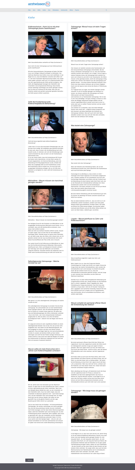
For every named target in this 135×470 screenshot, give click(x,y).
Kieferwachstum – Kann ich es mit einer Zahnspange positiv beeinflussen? (44, 27)
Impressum (60, 465)
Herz (34, 10)
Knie (49, 10)
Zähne (71, 10)
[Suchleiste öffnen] (106, 10)
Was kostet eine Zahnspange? (83, 125)
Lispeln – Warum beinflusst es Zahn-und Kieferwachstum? (87, 219)
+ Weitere (29, 460)
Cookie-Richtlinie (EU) (76, 465)
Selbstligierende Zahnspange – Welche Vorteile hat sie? (43, 262)
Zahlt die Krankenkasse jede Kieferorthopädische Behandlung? (41, 103)
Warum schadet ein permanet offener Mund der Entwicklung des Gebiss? (88, 304)
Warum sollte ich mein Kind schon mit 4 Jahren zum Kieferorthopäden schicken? (44, 350)
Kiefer (44, 10)
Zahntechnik (64, 10)
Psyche (77, 10)
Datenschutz (67, 465)
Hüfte (39, 10)
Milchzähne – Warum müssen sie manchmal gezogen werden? (45, 181)
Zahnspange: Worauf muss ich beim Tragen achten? (88, 27)
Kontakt (55, 465)
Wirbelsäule (56, 10)
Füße (29, 10)
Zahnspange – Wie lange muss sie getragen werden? (88, 391)
